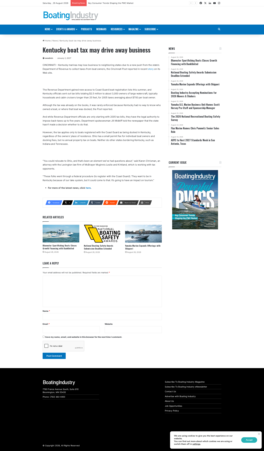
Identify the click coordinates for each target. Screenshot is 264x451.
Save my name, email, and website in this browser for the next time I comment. (83, 337)
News (55, 40)
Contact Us (170, 391)
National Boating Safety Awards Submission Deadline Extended (98, 247)
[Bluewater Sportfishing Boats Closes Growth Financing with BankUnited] (61, 233)
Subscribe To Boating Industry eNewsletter (186, 387)
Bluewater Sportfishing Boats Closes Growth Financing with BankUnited (60, 247)
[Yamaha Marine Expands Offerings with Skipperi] (143, 234)
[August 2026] (195, 199)
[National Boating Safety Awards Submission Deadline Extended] (102, 234)
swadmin (49, 58)
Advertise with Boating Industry (180, 396)
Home (47, 40)
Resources (117, 29)
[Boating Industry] (71, 16)
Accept (249, 439)
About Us (169, 401)
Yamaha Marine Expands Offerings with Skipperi (142, 247)
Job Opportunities (173, 406)
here (88, 187)
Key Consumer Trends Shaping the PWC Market (111, 3)
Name (46, 311)
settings (196, 444)
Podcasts (86, 29)
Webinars (101, 29)
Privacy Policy (172, 410)
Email (46, 324)
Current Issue (178, 162)
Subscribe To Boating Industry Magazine (185, 382)
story (151, 68)
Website (109, 324)
